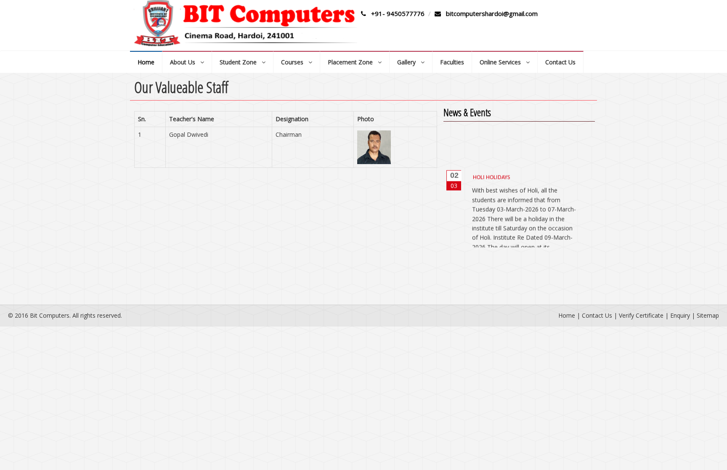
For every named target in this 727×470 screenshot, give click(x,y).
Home (146, 62)
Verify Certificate (641, 315)
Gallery (409, 62)
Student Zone (241, 62)
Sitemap (708, 315)
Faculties (452, 62)
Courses (294, 62)
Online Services (503, 62)
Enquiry (680, 315)
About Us (185, 62)
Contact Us (560, 62)
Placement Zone (353, 62)
